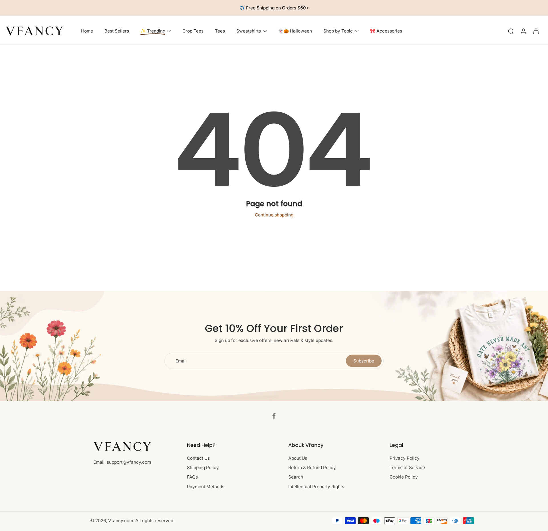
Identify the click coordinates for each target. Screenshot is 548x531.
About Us (297, 458)
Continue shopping (274, 215)
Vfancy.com (120, 521)
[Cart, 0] (536, 31)
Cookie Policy (404, 477)
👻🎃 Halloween (295, 31)
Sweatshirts (248, 31)
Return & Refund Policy (312, 468)
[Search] (511, 31)
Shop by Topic (338, 31)
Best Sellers (116, 31)
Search (295, 477)
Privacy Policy (405, 458)
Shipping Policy (203, 468)
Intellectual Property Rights (316, 486)
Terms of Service (407, 468)
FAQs (192, 477)
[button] (229, 445)
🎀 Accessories (386, 31)
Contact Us (198, 458)
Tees (220, 31)
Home (87, 31)
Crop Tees (193, 31)
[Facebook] (274, 416)
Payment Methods (205, 486)
